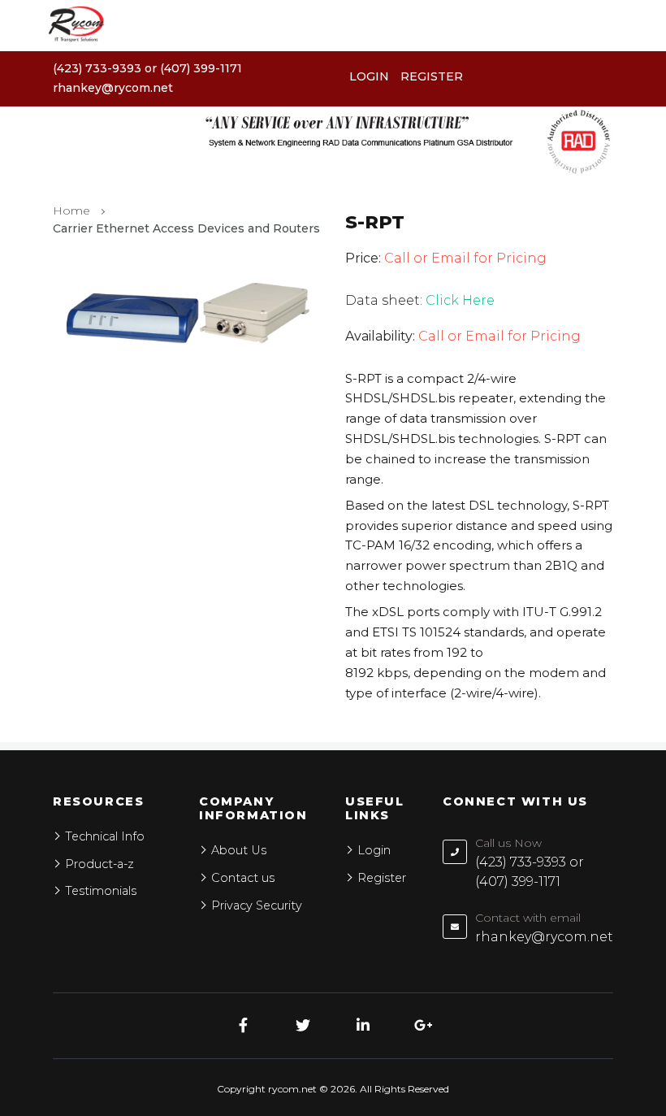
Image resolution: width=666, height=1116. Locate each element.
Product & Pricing (70, 522)
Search (621, 583)
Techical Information (79, 605)
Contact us (47, 688)
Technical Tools (62, 646)
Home (32, 481)
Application (48, 563)
